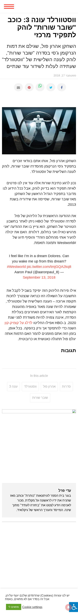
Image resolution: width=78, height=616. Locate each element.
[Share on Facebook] (61, 87)
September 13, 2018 (39, 277)
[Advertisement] (39, 565)
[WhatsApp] (40, 87)
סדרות (66, 386)
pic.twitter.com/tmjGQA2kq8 (49, 267)
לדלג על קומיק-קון (18, 323)
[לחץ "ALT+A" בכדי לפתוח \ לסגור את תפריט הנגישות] (73, 607)
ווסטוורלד (30, 386)
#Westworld (16, 267)
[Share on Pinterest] (29, 87)
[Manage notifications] (68, 607)
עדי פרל (64, 491)
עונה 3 (13, 386)
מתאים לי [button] (13, 606)
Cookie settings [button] (32, 607)
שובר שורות (40, 397)
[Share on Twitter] (50, 87)
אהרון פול (49, 386)
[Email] (18, 87)
